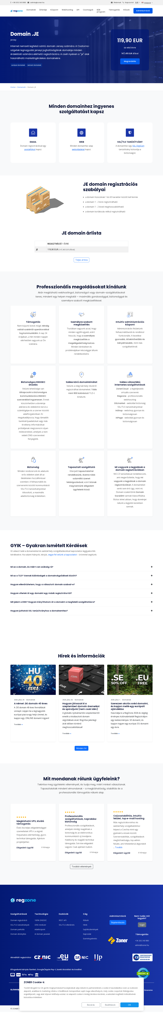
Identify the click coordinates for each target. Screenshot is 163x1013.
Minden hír (81, 748)
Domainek (31, 10)
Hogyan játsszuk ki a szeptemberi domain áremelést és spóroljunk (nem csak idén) (81, 706)
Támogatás (114, 10)
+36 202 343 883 (19, 2)
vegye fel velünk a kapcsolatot (62, 554)
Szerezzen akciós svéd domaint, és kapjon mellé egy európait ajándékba (129, 706)
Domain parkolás (17, 929)
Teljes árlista (81, 259)
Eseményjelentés (90, 938)
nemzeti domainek (34, 65)
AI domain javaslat (42, 934)
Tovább (17, 724)
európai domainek (18, 65)
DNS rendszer (40, 925)
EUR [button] (136, 2)
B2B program (101, 11)
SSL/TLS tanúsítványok (19, 925)
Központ (54, 10)
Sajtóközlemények (90, 929)
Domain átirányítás (18, 934)
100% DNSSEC (41, 920)
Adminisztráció (143, 10)
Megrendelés (130, 61)
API (78, 10)
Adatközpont (40, 929)
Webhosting (67, 10)
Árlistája (43, 10)
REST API (62, 920)
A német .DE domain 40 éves (30, 703)
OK (129, 1004)
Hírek (85, 925)
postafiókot (29, 149)
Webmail (117, 2)
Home (12, 87)
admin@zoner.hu (37, 2)
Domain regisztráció (18, 920)
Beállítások (110, 1004)
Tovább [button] (117, 847)
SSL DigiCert (138, 145)
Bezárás (91, 1004)
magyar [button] (147, 3)
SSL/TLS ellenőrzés (66, 925)
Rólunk (126, 10)
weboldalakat (78, 149)
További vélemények (81, 866)
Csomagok (88, 10)
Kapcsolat (129, 2)
